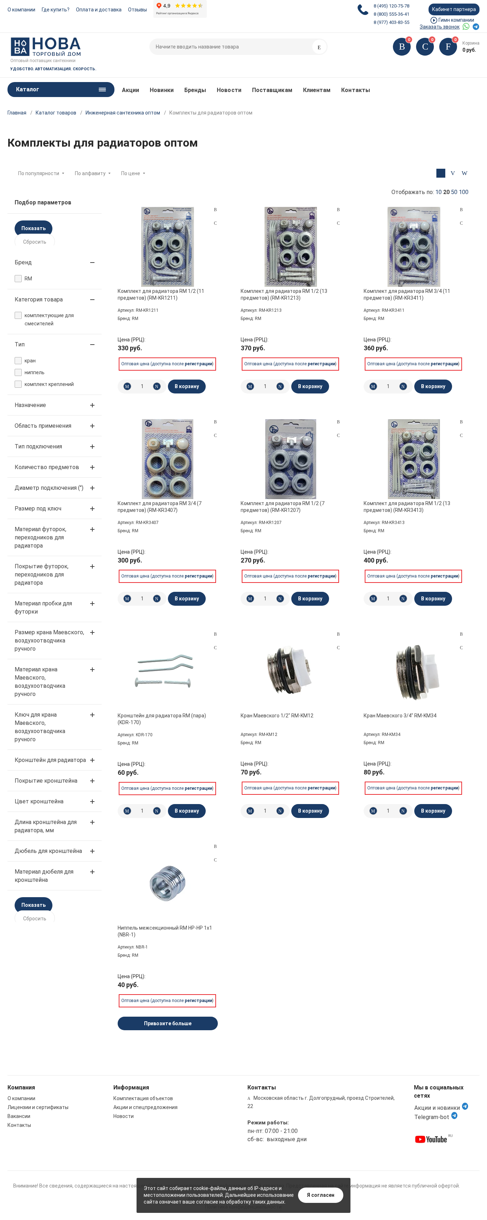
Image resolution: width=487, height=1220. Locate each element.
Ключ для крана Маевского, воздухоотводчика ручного (40, 727)
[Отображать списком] (452, 173)
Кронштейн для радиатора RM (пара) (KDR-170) (162, 719)
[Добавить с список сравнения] (215, 209)
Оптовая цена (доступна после (166, 363)
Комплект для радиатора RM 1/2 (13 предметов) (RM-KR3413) (407, 506)
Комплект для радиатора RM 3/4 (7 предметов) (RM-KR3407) (159, 506)
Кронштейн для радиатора (50, 760)
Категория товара (39, 299)
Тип (20, 344)
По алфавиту (90, 173)
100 (463, 192)
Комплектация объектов (143, 1098)
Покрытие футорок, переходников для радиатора (41, 574)
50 (454, 192)
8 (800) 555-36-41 (391, 14)
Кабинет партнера (454, 9)
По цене (130, 173)
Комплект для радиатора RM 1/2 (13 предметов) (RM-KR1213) (284, 294)
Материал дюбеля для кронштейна (44, 875)
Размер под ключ (38, 508)
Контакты (355, 90)
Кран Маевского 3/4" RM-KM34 (400, 715)
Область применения (43, 425)
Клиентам (317, 90)
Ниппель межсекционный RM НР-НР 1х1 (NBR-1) (165, 931)
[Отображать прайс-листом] (464, 173)
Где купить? (56, 9)
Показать (33, 228)
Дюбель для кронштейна (48, 851)
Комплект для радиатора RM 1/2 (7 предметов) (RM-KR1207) (282, 506)
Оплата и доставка (99, 9)
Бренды (195, 90)
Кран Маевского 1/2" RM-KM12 (277, 715)
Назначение (30, 405)
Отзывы (137, 9)
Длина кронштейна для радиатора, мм (46, 826)
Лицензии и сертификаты (37, 1107)
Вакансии (18, 1116)
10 (438, 192)
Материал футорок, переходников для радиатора (40, 537)
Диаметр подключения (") (49, 487)
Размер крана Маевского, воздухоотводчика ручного (49, 640)
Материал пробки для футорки (43, 607)
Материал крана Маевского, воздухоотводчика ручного (40, 681)
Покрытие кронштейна (46, 780)
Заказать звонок (440, 27)
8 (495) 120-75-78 (391, 6)
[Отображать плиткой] (440, 173)
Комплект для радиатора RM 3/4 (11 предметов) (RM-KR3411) (407, 294)
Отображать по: (429, 192)
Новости (229, 90)
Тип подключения (38, 446)
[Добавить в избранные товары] (215, 223)
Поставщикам (272, 90)
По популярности (38, 173)
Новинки (162, 90)
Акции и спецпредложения (145, 1107)
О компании (21, 9)
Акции (130, 90)
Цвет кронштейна (39, 801)
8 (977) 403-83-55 (391, 22)
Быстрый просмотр (167, 247)
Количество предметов (47, 467)
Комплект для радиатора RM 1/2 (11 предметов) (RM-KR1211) (161, 294)
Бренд (23, 262)
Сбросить (34, 242)
